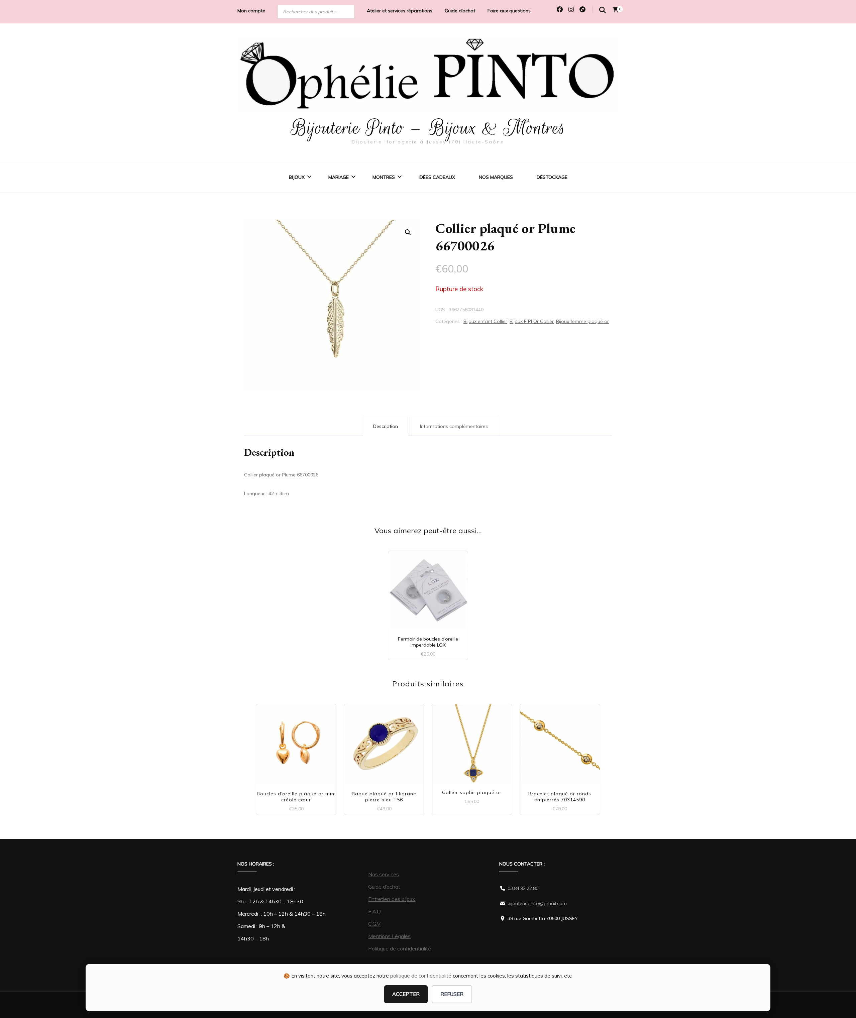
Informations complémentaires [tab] (454, 426)
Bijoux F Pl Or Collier (532, 321)
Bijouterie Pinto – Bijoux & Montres (428, 127)
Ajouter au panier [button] (296, 741)
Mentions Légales (389, 936)
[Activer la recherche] (602, 10)
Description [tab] (385, 426)
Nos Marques (496, 177)
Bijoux (297, 177)
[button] (408, 232)
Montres (383, 177)
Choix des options (428, 587)
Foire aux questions (509, 11)
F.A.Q (374, 911)
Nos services (383, 874)
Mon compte (251, 11)
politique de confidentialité (420, 976)
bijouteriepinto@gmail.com (537, 903)
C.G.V (374, 923)
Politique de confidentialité (399, 948)
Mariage (338, 177)
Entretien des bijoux (391, 899)
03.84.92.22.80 (523, 888)
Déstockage (552, 177)
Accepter (406, 994)
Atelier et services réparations (399, 11)
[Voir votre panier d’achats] (616, 9)
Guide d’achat (460, 11)
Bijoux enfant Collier (485, 321)
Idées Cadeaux (437, 177)
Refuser (451, 994)
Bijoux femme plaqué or (582, 321)
